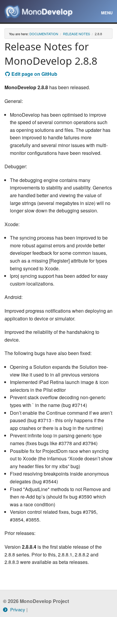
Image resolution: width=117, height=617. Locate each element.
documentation (43, 33)
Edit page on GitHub (34, 73)
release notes (76, 33)
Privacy (17, 609)
